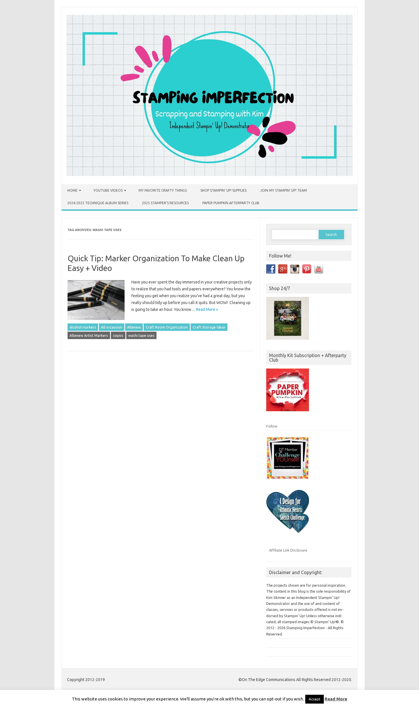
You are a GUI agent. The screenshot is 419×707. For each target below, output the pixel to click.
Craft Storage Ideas (209, 327)
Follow (271, 426)
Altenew (134, 327)
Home (72, 190)
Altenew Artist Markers (89, 335)
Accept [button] (314, 699)
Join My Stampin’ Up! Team (283, 190)
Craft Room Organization (167, 327)
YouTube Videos (108, 190)
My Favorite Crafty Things (163, 190)
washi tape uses (141, 335)
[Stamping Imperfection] (209, 174)
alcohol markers (83, 327)
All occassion (111, 327)
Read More (336, 698)
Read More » (207, 309)
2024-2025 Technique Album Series (97, 203)
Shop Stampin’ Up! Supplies (223, 190)
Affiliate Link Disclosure (288, 550)
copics (118, 335)
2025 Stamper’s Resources (165, 203)
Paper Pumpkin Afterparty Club (230, 203)
